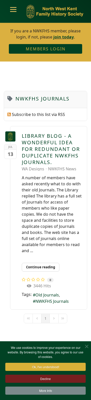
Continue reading (40, 267)
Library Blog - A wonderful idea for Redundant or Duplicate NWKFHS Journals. (51, 149)
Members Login (45, 49)
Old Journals (47, 295)
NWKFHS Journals (52, 301)
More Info (45, 390)
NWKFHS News (62, 169)
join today (63, 37)
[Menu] (13, 11)
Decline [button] (45, 378)
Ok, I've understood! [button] (45, 367)
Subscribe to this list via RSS (38, 114)
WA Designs (33, 169)
